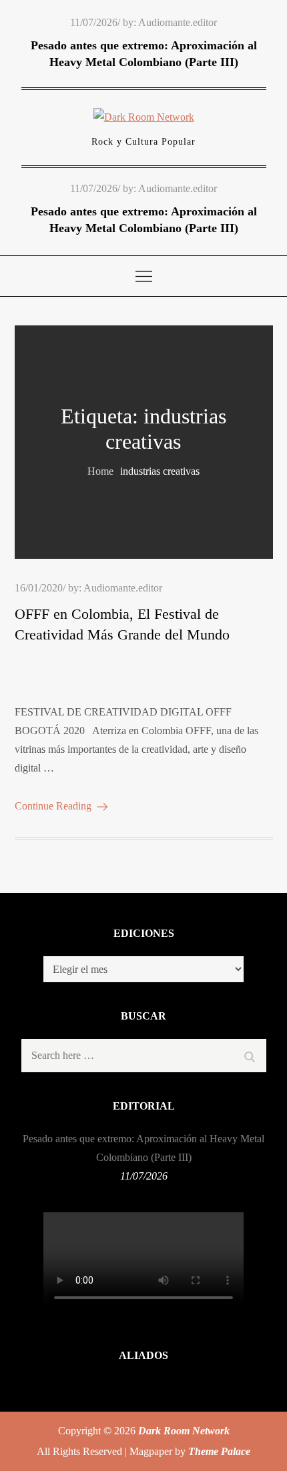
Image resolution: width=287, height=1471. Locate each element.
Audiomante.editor (177, 22)
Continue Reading (53, 806)
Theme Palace (219, 1451)
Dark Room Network (184, 1430)
